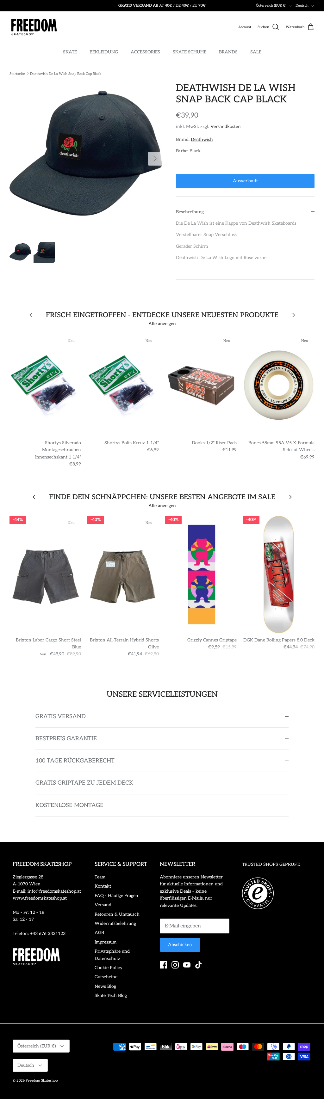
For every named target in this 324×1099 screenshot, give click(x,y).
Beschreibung (190, 212)
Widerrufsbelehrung (115, 923)
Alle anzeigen (162, 323)
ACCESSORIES (145, 52)
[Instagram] (175, 964)
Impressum (105, 942)
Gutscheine (106, 977)
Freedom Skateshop (42, 1080)
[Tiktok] (198, 964)
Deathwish (202, 139)
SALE (255, 52)
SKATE (70, 52)
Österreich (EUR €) (271, 5)
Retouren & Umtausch (117, 914)
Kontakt (103, 886)
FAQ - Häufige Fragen (116, 895)
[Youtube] (186, 964)
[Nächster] (155, 159)
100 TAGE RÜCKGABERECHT (75, 760)
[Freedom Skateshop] (34, 27)
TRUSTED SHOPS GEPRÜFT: (271, 864)
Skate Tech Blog (111, 995)
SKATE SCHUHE (189, 52)
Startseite (17, 73)
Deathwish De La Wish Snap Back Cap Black (65, 73)
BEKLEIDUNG (104, 52)
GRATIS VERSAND (60, 716)
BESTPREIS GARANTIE (66, 738)
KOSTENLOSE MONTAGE (69, 805)
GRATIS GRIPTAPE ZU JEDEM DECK (84, 783)
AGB (99, 932)
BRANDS (228, 52)
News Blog (105, 986)
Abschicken (180, 944)
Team (100, 877)
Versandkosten (225, 126)
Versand (103, 905)
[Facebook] (163, 964)
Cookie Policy (108, 967)
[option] (85, 158)
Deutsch (302, 5)
